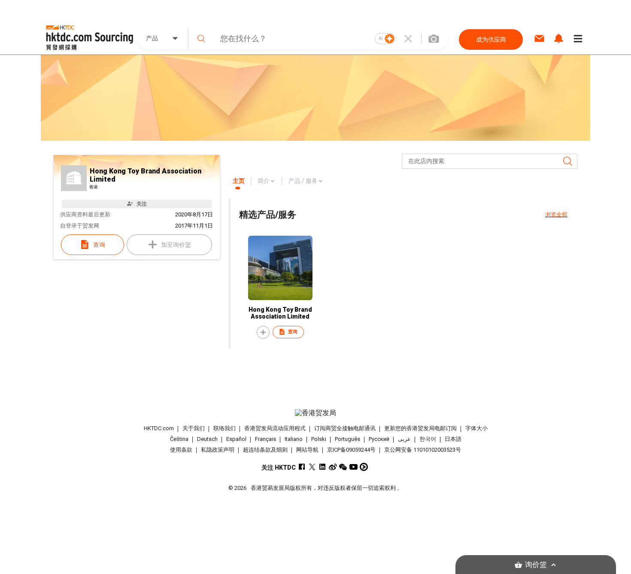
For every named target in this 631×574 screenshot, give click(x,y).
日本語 (453, 439)
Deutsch (207, 439)
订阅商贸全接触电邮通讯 (345, 428)
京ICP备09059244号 (351, 449)
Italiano (294, 439)
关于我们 (193, 428)
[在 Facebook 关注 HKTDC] (302, 467)
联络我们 (224, 428)
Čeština (179, 439)
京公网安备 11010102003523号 (422, 449)
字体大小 (476, 428)
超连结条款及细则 (265, 449)
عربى (404, 439)
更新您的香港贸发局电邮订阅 (420, 428)
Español (236, 439)
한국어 (427, 439)
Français (265, 439)
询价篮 (536, 565)
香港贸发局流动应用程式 (275, 428)
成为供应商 (491, 39)
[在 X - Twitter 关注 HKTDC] (312, 467)
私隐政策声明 (217, 449)
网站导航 (307, 449)
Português (347, 439)
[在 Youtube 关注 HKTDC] (353, 467)
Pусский (379, 439)
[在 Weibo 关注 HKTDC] (333, 467)
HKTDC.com (159, 428)
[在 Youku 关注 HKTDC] (364, 467)
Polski (318, 439)
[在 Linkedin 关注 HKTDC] (323, 467)
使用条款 (181, 449)
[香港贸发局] (315, 413)
